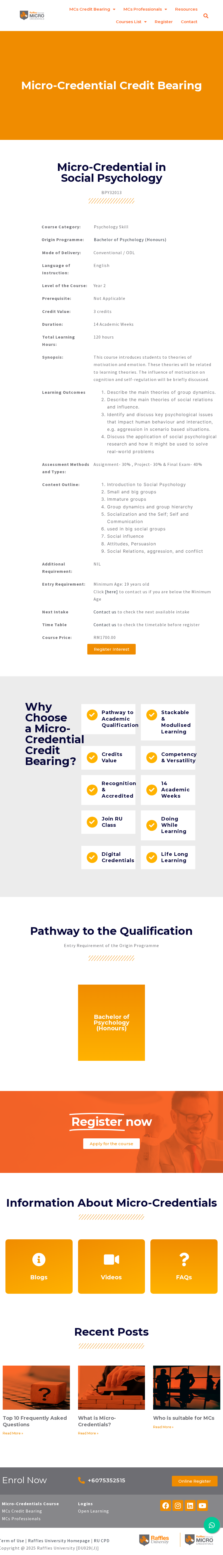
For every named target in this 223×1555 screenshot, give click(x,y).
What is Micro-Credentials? (97, 1421)
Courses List (128, 21)
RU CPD (102, 1540)
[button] (206, 15)
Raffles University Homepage (59, 1540)
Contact (189, 21)
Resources (186, 9)
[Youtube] (202, 1505)
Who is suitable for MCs (183, 1418)
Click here (111, 1282)
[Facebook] (165, 1505)
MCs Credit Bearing (89, 9)
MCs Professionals (142, 9)
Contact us (105, 611)
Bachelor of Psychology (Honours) (130, 239)
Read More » (13, 1433)
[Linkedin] (190, 1505)
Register (164, 21)
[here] (111, 591)
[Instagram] (177, 1505)
